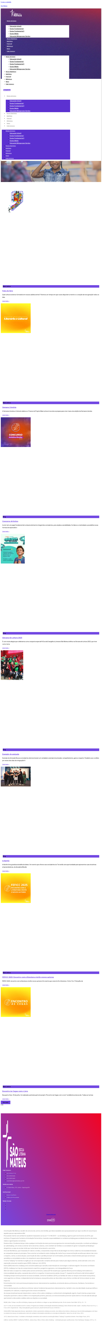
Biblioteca (9, 79)
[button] (5, 1102)
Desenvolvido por (51, 1214)
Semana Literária (9, 407)
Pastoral (8, 76)
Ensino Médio (14, 34)
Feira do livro (7, 291)
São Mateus (4, 6)
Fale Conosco (11, 51)
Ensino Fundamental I (17, 29)
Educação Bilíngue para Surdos (20, 36)
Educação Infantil (15, 26)
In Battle (5, 861)
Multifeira (9, 74)
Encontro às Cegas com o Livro (15, 1091)
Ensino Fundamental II (17, 31)
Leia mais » (5, 301)
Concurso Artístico (10, 521)
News (7, 81)
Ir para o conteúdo (6, 2)
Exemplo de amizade (10, 754)
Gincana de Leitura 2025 (12, 638)
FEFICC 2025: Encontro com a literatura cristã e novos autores (28, 977)
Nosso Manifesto (11, 71)
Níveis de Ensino (11, 21)
